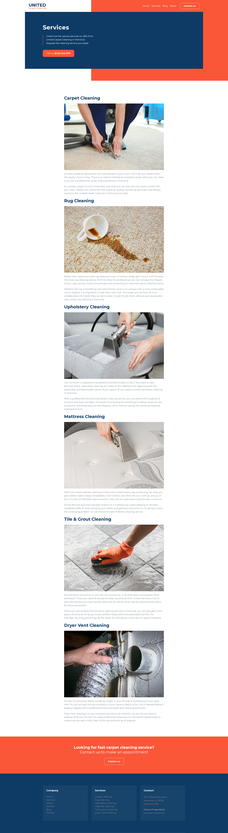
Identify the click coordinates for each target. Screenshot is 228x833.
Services (156, 6)
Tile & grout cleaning (106, 809)
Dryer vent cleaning (105, 812)
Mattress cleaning (104, 806)
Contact (50, 806)
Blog (165, 6)
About (173, 6)
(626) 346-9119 (58, 53)
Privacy (50, 812)
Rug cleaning (102, 800)
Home (146, 6)
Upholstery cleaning (105, 803)
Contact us (190, 6)
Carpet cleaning (103, 796)
